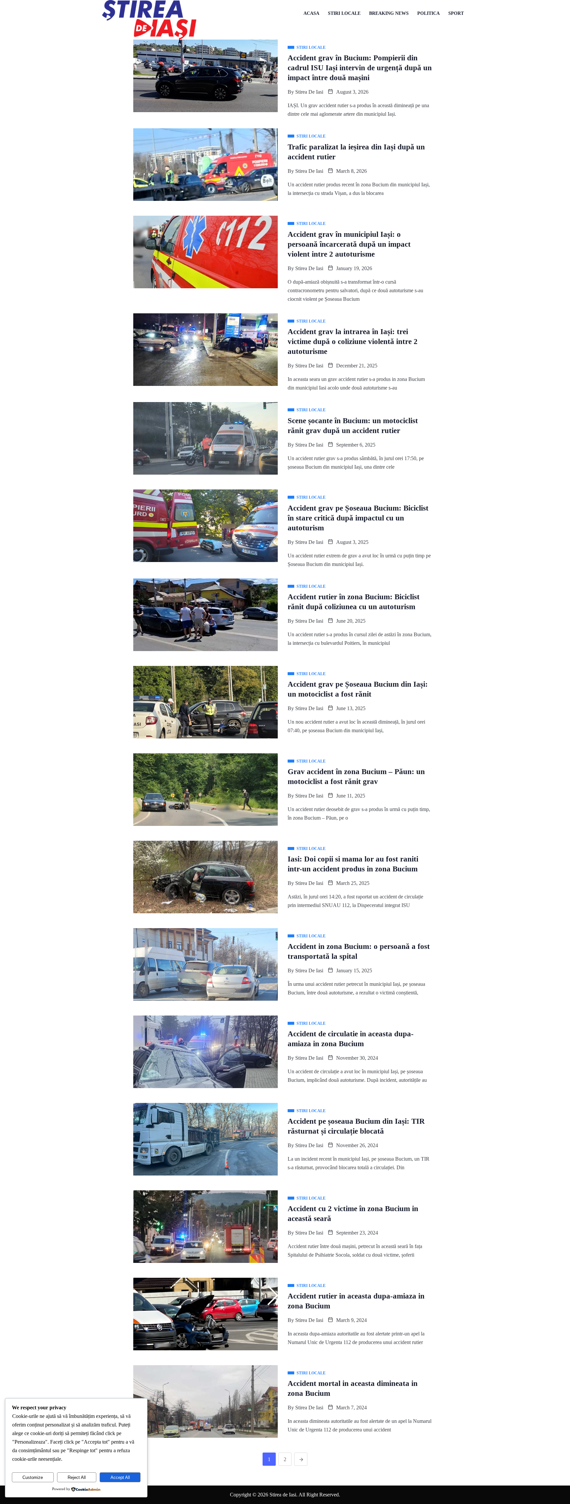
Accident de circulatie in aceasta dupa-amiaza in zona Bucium (351, 1039)
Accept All (120, 1477)
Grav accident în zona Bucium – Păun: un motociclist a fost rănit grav (356, 777)
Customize (32, 1477)
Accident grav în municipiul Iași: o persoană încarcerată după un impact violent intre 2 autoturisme (349, 244)
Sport (456, 13)
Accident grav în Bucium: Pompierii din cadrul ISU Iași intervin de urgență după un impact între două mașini (360, 68)
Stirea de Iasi (309, 92)
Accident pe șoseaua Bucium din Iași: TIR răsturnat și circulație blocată (356, 1126)
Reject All (77, 1477)
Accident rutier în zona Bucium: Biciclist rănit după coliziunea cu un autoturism (354, 602)
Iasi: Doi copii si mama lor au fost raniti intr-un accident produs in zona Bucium (353, 864)
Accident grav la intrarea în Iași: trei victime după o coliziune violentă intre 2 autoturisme (353, 342)
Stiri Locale (344, 13)
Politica (428, 13)
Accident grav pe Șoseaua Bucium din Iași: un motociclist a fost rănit (358, 689)
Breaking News (389, 13)
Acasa (311, 13)
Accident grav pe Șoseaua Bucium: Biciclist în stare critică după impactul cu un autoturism (358, 518)
